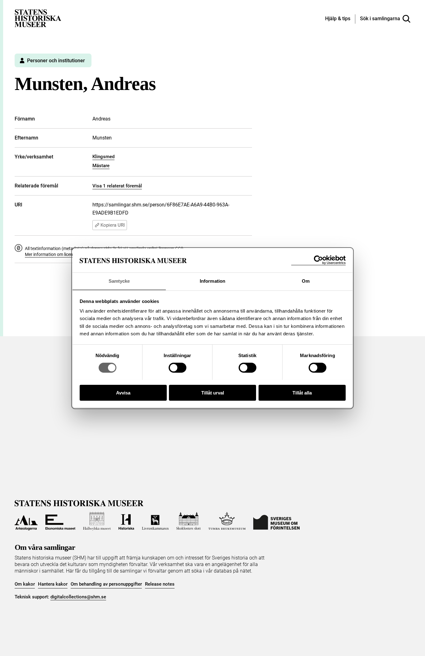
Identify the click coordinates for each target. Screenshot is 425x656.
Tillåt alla (302, 392)
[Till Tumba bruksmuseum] (227, 521)
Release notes (160, 584)
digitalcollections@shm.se (78, 597)
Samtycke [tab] (119, 280)
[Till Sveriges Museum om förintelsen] (276, 521)
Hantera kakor (53, 584)
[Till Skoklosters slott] (188, 521)
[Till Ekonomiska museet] (60, 521)
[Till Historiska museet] (126, 521)
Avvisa (123, 392)
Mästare (101, 165)
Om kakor (25, 584)
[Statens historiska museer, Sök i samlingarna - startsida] (38, 17)
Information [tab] (212, 280)
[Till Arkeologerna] (26, 521)
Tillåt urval (212, 392)
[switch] (177, 368)
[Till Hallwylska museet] (97, 521)
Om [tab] (306, 280)
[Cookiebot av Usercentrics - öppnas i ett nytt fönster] (318, 260)
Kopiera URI (112, 225)
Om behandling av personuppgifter (106, 584)
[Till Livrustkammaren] (155, 521)
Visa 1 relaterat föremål (117, 186)
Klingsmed (103, 156)
